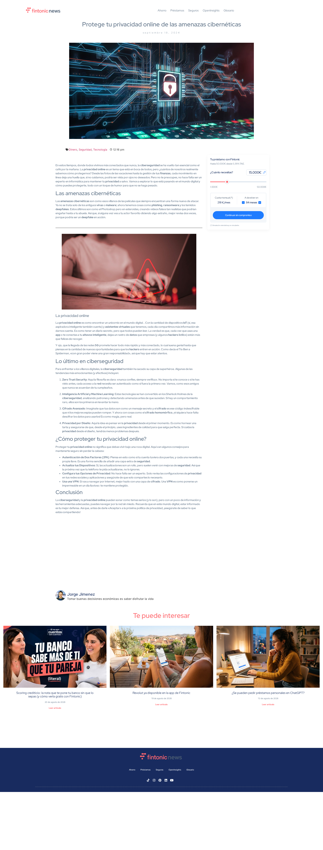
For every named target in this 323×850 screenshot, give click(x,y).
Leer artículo (55, 708)
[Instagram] (154, 780)
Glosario (229, 10)
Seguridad (85, 149)
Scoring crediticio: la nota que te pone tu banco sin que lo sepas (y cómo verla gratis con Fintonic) (55, 694)
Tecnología (100, 149)
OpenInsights (211, 10)
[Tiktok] (148, 780)
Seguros (193, 10)
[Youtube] (171, 780)
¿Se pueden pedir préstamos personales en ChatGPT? (268, 693)
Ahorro (162, 10)
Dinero (73, 149)
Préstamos (177, 10)
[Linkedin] (165, 780)
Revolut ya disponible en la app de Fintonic (161, 693)
